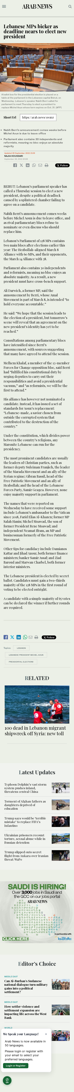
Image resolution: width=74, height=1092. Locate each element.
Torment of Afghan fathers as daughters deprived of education (25, 805)
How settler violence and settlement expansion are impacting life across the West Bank (25, 1011)
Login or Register (16, 1065)
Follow (63, 165)
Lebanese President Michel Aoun (26, 655)
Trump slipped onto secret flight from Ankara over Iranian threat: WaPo (26, 855)
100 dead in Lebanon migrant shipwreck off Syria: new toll (35, 731)
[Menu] (4, 6)
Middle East (11, 976)
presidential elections (21, 662)
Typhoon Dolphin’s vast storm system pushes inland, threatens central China (25, 788)
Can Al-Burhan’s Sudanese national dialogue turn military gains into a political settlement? (26, 986)
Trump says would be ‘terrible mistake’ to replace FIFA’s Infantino (25, 821)
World (8, 1028)
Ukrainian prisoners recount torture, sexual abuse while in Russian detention (24, 838)
